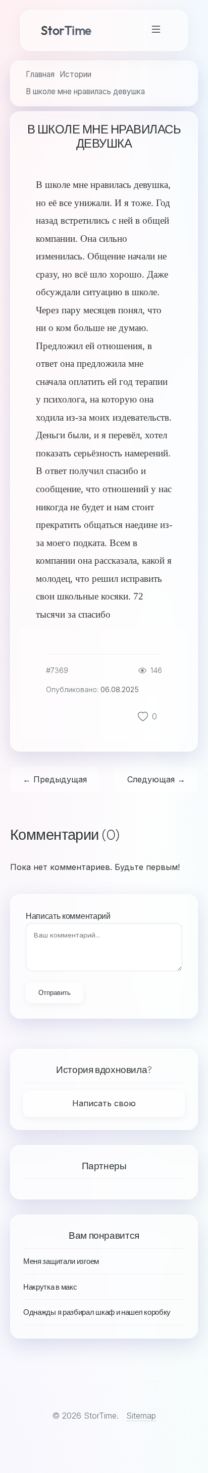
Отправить (54, 992)
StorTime (66, 30)
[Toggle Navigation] (156, 30)
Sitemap (141, 1416)
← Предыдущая (55, 779)
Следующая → (156, 779)
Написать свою (104, 1103)
